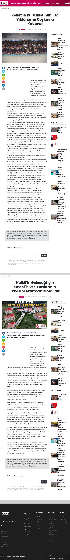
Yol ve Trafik (52, 519)
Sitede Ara (63, 517)
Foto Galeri (27, 514)
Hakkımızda (4, 531)
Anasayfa (4, 9)
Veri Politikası (4, 536)
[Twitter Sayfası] (4, 521)
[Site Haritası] (2, 525)
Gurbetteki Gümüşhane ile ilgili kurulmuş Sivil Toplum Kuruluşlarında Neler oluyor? (61, 203)
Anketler (63, 519)
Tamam (60, 558)
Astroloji (63, 526)
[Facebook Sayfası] (2, 521)
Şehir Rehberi (52, 537)
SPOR (52, 3)
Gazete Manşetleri (52, 540)
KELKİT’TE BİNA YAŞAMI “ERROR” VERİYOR (61, 129)
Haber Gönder (5, 546)
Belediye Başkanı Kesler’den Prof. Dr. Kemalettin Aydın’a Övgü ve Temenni (61, 172)
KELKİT (13, 3)
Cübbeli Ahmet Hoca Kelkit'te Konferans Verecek (60, 72)
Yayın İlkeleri (4, 534)
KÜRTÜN (41, 3)
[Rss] (16, 521)
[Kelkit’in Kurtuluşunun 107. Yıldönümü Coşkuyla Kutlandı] (24, 48)
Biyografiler (64, 521)
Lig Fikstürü (52, 528)
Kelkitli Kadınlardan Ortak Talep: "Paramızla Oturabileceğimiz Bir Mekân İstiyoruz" (62, 44)
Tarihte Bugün (53, 530)
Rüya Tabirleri (64, 524)
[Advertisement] (27, 75)
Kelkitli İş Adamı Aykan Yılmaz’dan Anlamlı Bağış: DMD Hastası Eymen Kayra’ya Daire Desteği (61, 188)
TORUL (47, 3)
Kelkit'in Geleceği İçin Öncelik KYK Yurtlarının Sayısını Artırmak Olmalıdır (61, 104)
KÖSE (34, 3)
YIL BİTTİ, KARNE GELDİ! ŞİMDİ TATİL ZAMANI (61, 115)
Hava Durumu (53, 517)
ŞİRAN (29, 3)
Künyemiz (27, 531)
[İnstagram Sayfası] (7, 521)
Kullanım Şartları (5, 542)
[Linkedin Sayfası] (13, 521)
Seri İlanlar (51, 535)
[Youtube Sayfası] (10, 521)
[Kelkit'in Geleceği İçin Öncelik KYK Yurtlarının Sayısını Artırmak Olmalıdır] (24, 314)
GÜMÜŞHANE (21, 3)
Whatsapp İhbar (5, 544)
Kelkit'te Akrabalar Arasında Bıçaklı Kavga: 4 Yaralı (61, 91)
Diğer (58, 3)
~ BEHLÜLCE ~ (61, 63)
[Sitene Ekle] (5, 525)
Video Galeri (27, 519)
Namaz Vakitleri (51, 522)
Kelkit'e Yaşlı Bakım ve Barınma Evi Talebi (61, 55)
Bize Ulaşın (27, 535)
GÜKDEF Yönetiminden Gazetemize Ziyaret (61, 81)
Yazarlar (29, 523)
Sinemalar (51, 532)
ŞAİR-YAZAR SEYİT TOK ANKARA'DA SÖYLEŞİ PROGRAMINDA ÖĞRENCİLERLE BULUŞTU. (61, 217)
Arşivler (29, 526)
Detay (53, 558)
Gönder (44, 255)
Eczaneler (51, 525)
